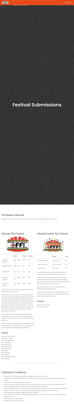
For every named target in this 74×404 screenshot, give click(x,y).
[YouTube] (69, 2)
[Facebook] (66, 2)
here (56, 219)
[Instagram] (67, 2)
